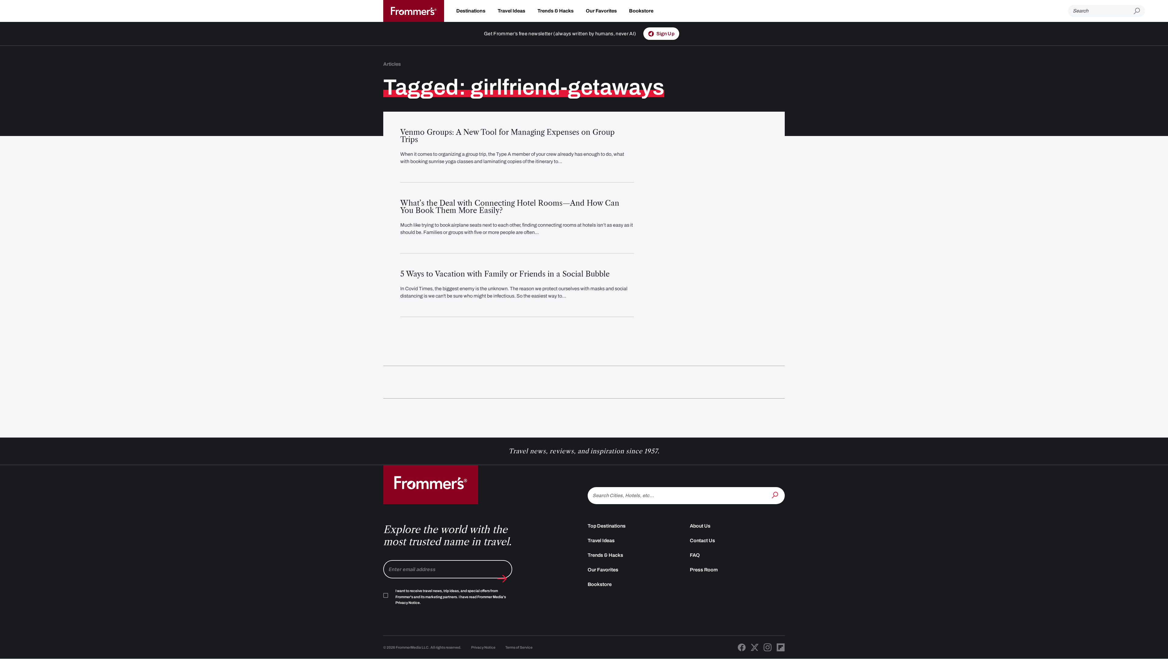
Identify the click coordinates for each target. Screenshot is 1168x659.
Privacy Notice (483, 647)
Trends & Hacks (555, 10)
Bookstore (641, 10)
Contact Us (702, 540)
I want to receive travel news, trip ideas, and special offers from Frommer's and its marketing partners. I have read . (450, 597)
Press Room (704, 569)
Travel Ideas (511, 10)
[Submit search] (1139, 11)
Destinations (470, 10)
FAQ (695, 555)
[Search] (775, 495)
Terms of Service (519, 647)
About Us (700, 525)
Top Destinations (607, 525)
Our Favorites (601, 10)
